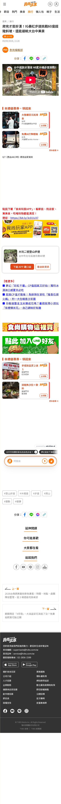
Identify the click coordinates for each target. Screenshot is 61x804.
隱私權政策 (41, 676)
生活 (57, 11)
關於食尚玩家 (9, 671)
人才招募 (7, 680)
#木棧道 (24, 493)
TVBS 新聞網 (36, 729)
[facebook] (5, 711)
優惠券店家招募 (10, 689)
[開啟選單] (4, 4)
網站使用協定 (42, 680)
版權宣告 (7, 702)
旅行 (30, 11)
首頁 (4, 21)
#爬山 (47, 493)
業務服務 (40, 671)
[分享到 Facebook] (24, 58)
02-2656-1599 (24, 657)
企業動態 (7, 685)
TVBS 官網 (24, 729)
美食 (22, 11)
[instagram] (26, 711)
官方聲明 (40, 698)
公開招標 (40, 693)
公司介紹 (7, 676)
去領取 (43, 125)
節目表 (6, 698)
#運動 (7, 501)
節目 (6, 11)
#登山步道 (9, 493)
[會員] (56, 4)
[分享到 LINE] (31, 58)
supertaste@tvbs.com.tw (25, 649)
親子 (49, 11)
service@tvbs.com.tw (23, 653)
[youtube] (12, 711)
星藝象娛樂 (41, 702)
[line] (19, 711)
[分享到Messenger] (37, 58)
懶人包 (40, 11)
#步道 (36, 493)
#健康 (18, 501)
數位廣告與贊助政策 (45, 685)
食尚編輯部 (16, 50)
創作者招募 (8, 693)
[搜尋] (50, 4)
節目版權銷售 (42, 689)
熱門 (14, 11)
